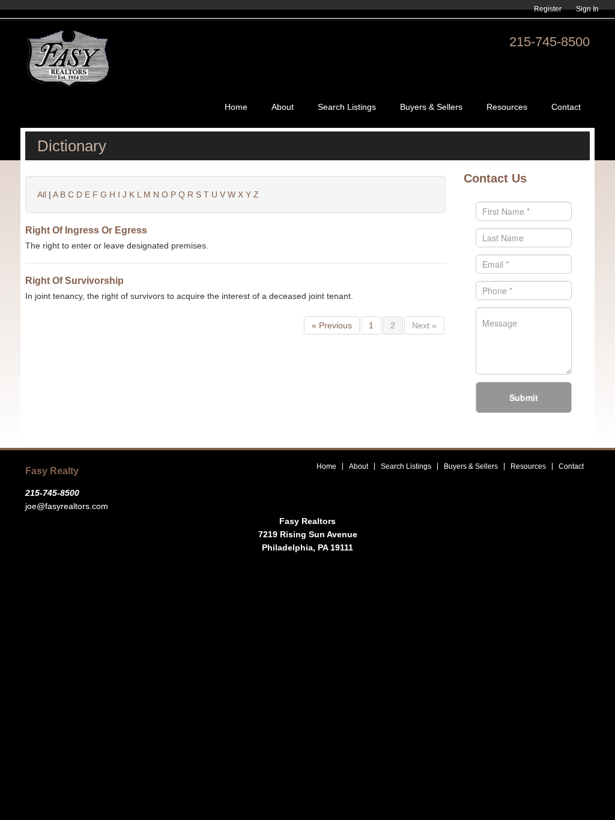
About (282, 107)
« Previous (332, 325)
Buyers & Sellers (431, 107)
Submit (523, 397)
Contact (566, 107)
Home (236, 107)
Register (548, 9)
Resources (506, 107)
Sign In (587, 9)
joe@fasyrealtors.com (66, 506)
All (41, 194)
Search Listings (347, 107)
